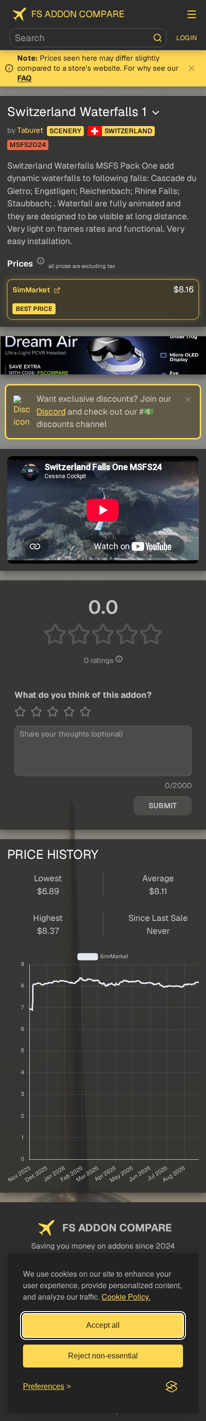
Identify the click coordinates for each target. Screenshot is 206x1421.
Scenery (65, 131)
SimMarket (32, 289)
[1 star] (22, 711)
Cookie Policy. (126, 1296)
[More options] (155, 112)
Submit (163, 806)
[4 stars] (71, 711)
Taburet (30, 130)
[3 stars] (55, 711)
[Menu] (191, 14)
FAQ (24, 78)
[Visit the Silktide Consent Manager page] (171, 1386)
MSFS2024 (28, 144)
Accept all (103, 1325)
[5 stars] (85, 711)
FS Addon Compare (78, 14)
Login (186, 37)
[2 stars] (39, 711)
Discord (51, 411)
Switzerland (128, 131)
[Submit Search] (157, 37)
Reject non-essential (103, 1356)
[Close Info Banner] (191, 68)
